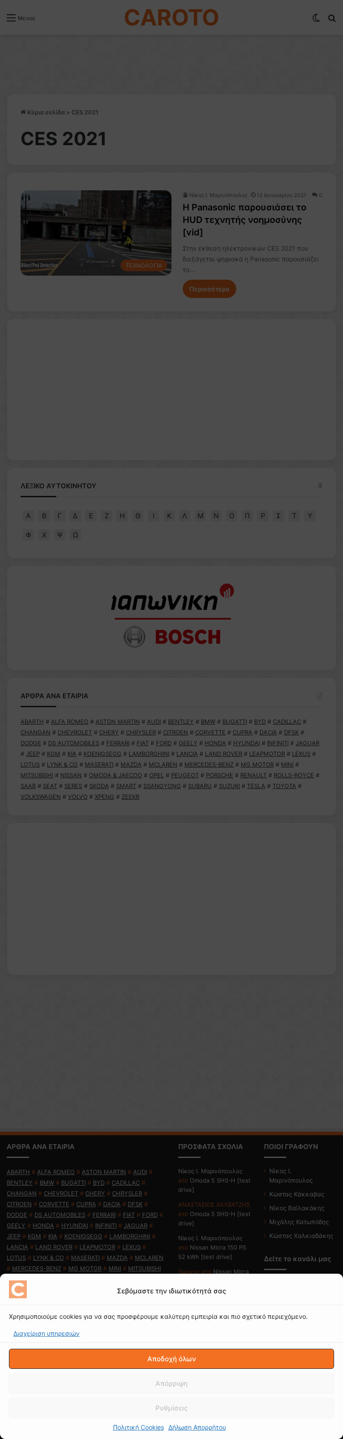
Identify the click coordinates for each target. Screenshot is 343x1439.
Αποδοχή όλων (171, 1359)
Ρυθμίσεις (171, 1408)
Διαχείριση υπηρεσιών (46, 1333)
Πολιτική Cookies (138, 1427)
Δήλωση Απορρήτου (197, 1427)
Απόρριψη (171, 1383)
